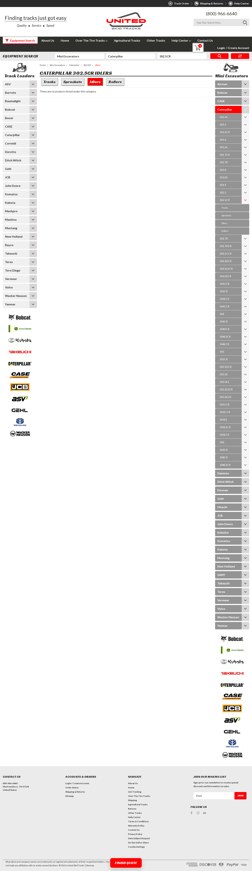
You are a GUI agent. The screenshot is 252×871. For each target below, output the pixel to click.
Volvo (9, 287)
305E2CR (225, 427)
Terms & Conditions (138, 821)
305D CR (225, 412)
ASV (8, 84)
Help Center (180, 40)
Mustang (11, 228)
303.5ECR (225, 276)
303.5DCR (226, 261)
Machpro (11, 211)
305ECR (224, 434)
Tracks (225, 207)
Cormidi (10, 143)
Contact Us (205, 40)
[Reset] (240, 56)
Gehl (8, 168)
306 (222, 442)
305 (222, 351)
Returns (132, 808)
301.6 (223, 139)
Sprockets (226, 215)
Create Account (237, 48)
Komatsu (11, 194)
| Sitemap (89, 865)
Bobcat (10, 109)
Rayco (9, 245)
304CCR (224, 306)
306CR (224, 449)
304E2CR (225, 336)
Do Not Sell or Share (138, 842)
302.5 (223, 192)
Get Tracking (134, 791)
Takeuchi (11, 253)
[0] (195, 48)
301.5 (223, 124)
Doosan (222, 490)
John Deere (12, 185)
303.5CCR (226, 253)
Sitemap (69, 796)
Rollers (225, 231)
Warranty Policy (136, 825)
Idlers (98, 65)
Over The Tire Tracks (90, 40)
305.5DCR (226, 366)
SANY (221, 574)
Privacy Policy (135, 834)
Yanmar (10, 304)
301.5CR (225, 132)
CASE (8, 126)
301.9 (223, 184)
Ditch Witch (13, 160)
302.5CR (87, 65)
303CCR (224, 283)
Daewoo (223, 473)
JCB (7, 177)
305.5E (224, 374)
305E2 (223, 419)
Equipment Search (22, 40)
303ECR (224, 298)
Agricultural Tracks (127, 40)
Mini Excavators (57, 65)
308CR (224, 457)
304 (222, 313)
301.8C (224, 177)
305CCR (224, 404)
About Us (47, 40)
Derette (10, 152)
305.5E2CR (226, 389)
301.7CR (225, 154)
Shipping (132, 800)
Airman (222, 84)
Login (221, 48)
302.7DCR (226, 246)
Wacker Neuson (16, 295)
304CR (224, 321)
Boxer (9, 118)
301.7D (224, 162)
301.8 (223, 169)
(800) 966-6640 (221, 13)
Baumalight (13, 101)
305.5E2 (224, 381)
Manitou (11, 219)
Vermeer (11, 279)
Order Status (72, 787)
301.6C (224, 147)
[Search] (219, 56)
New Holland (14, 236)
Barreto (10, 92)
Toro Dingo (12, 270)
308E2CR (225, 464)
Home (65, 40)
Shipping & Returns (75, 791)
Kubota (10, 202)
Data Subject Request (139, 838)
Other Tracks (156, 40)
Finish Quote (126, 863)
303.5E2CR (226, 268)
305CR (224, 359)
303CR (224, 291)
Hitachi (222, 507)
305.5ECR (225, 397)
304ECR (224, 344)
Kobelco (223, 532)
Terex (9, 262)
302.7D (224, 238)
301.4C (224, 117)
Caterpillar (12, 135)
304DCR (224, 329)
